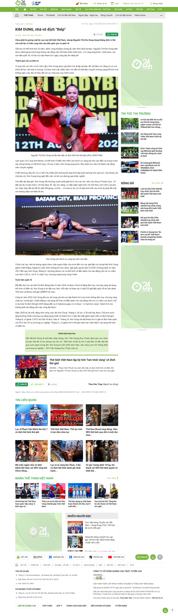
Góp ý (59, 606)
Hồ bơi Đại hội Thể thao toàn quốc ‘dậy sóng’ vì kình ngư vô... (25, 503)
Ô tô (160, 9)
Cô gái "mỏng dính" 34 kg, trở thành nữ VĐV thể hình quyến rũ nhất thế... (102, 468)
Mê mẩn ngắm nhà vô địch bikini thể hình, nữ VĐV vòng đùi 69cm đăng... (31, 468)
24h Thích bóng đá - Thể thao (98, 9)
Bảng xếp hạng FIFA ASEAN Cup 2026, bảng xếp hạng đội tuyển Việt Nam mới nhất (150, 207)
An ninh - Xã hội (62, 565)
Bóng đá (54, 9)
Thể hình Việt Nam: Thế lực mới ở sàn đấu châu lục (66, 430)
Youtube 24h (118, 557)
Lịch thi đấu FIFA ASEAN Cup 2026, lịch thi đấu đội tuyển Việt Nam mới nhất (151, 192)
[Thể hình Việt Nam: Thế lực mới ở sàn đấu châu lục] (66, 415)
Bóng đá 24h (78, 557)
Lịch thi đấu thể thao (66, 15)
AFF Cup (43, 9)
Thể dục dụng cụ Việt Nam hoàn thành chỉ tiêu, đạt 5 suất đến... (79, 503)
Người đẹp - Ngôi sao (88, 15)
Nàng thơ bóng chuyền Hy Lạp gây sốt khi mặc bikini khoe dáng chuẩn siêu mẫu (100, 540)
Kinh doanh (66, 9)
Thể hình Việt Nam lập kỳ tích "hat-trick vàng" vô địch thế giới (82, 361)
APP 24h (24, 557)
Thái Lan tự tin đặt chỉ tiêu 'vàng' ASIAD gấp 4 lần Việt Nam (53, 503)
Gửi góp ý (39, 384)
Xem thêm (111, 478)
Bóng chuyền (107, 15)
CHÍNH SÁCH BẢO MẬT (76, 606)
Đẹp (100, 565)
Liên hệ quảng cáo (27, 606)
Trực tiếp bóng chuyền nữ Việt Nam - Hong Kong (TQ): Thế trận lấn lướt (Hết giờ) (100, 525)
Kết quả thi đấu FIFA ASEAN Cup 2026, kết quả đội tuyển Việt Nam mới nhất (150, 221)
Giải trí (78, 9)
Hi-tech (129, 9)
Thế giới (139, 9)
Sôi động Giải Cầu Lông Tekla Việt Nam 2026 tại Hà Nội (151, 136)
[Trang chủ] (19, 15)
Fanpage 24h (58, 557)
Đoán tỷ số (102, 3)
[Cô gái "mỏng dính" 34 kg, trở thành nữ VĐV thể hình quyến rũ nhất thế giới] (102, 451)
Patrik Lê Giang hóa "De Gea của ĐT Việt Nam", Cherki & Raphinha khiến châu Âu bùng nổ (151, 236)
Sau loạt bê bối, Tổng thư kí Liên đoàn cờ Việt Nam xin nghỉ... (106, 503)
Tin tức (33, 9)
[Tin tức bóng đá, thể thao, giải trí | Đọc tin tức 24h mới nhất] (20, 3)
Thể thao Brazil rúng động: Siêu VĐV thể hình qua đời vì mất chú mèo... (102, 432)
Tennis (40, 15)
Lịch (117, 3)
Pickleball (50, 15)
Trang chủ (19, 24)
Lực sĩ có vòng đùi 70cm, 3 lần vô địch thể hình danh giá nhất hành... (65, 468)
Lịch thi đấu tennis (123, 15)
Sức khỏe (118, 9)
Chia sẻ (114, 34)
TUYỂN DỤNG (121, 606)
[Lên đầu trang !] (172, 610)
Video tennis (140, 15)
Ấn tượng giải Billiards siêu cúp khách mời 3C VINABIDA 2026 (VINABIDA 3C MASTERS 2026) (151, 168)
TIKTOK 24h (98, 557)
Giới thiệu (47, 606)
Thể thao (150, 9)
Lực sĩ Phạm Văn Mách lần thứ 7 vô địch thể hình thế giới (31, 430)
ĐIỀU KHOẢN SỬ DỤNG (101, 606)
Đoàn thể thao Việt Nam (32, 35)
